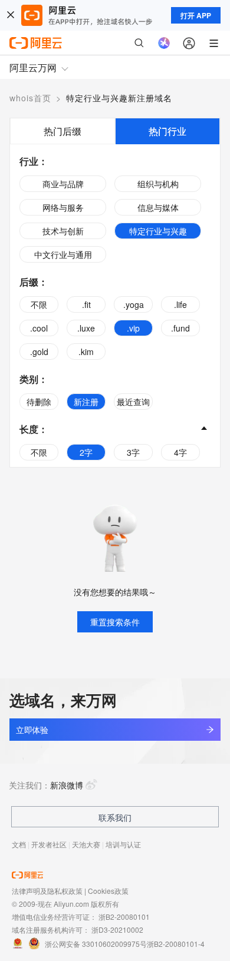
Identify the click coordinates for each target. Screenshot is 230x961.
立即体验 (32, 729)
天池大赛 (86, 844)
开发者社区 (49, 844)
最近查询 (133, 401)
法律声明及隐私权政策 (47, 891)
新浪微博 (66, 785)
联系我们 (115, 817)
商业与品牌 (63, 184)
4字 (180, 452)
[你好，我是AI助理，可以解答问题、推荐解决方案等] (164, 43)
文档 (19, 844)
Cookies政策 (108, 891)
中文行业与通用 (63, 254)
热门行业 (167, 131)
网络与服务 (63, 207)
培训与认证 (123, 844)
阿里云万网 (33, 67)
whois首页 (30, 98)
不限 (39, 304)
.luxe (86, 328)
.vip (133, 328)
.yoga (133, 304)
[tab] (62, 131)
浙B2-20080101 (124, 917)
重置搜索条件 (115, 622)
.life (180, 304)
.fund (180, 328)
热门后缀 (62, 131)
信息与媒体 (158, 207)
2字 (86, 452)
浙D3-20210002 (117, 929)
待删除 (39, 401)
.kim (86, 351)
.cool (39, 328)
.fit (86, 304)
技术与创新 (63, 231)
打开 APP (195, 15)
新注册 (86, 401)
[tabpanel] (115, 305)
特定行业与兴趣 (158, 231)
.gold (39, 351)
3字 (133, 452)
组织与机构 (158, 184)
